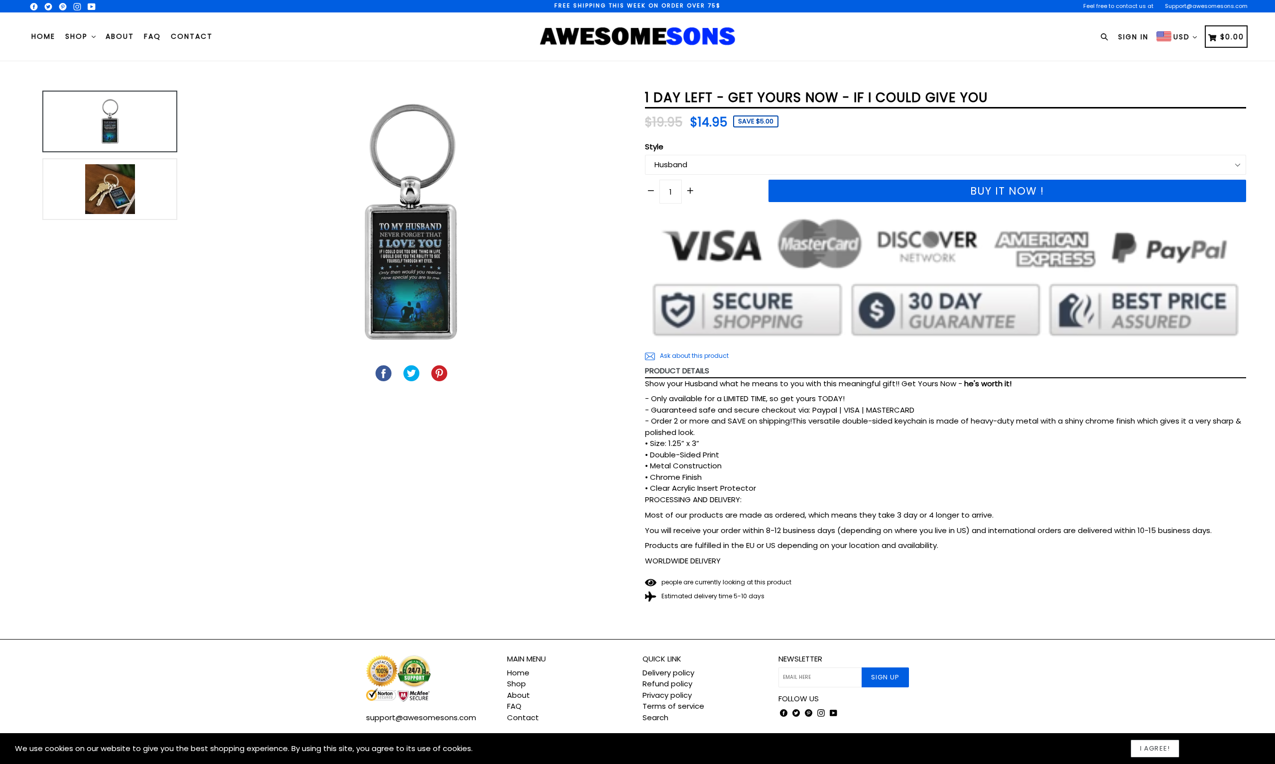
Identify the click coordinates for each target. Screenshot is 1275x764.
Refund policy (667, 683)
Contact (192, 36)
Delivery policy (668, 672)
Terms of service (673, 706)
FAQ (152, 36)
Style (654, 146)
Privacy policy (667, 695)
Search (655, 717)
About (120, 36)
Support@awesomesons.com (1206, 6)
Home (43, 36)
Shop (78, 36)
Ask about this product (693, 355)
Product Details (677, 370)
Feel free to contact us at (1118, 6)
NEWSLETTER (800, 659)
